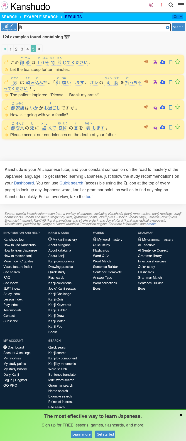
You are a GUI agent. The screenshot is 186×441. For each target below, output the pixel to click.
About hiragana (59, 244)
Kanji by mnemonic (62, 363)
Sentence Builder (105, 266)
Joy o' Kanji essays (62, 288)
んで (48, 128)
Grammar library (150, 255)
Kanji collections (59, 282)
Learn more (81, 434)
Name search (58, 390)
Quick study (56, 271)
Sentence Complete (107, 271)
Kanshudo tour (14, 239)
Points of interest (60, 401)
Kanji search (57, 352)
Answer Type (102, 277)
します (78, 82)
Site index (10, 282)
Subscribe (10, 320)
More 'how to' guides (18, 261)
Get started (105, 434)
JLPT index (11, 288)
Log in (7, 379)
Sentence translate (62, 374)
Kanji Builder (57, 310)
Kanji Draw (56, 315)
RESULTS (73, 16)
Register (21, 379)
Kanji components (61, 261)
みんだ (36, 82)
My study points (14, 363)
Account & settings (16, 352)
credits (152, 223)
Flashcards (56, 277)
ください (79, 62)
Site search (11, 271)
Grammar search (60, 385)
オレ (94, 82)
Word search (57, 368)
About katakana (59, 250)
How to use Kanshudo (19, 244)
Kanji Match (56, 320)
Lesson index (12, 299)
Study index (11, 293)
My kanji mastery (64, 239)
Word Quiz (101, 255)
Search (178, 27)
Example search (60, 396)
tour (89, 196)
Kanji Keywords (59, 304)
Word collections (105, 282)
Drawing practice (60, 266)
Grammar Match (150, 277)
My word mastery (109, 239)
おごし (52, 108)
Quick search (71, 183)
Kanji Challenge (59, 293)
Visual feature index (17, 266)
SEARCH (9, 16)
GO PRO (10, 385)
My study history (15, 368)
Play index (10, 304)
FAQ (6, 277)
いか (34, 108)
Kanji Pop (55, 326)
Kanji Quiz (55, 299)
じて (64, 62)
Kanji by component (62, 358)
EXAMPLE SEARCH (41, 16)
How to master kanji (17, 255)
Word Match (102, 261)
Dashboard (24, 183)
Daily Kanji (11, 374)
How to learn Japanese (20, 250)
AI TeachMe (146, 244)
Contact (9, 315)
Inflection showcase (152, 261)
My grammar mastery (157, 239)
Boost (52, 331)
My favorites (12, 358)
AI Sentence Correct (153, 250)
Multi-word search (61, 379)
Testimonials (12, 310)
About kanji (56, 255)
